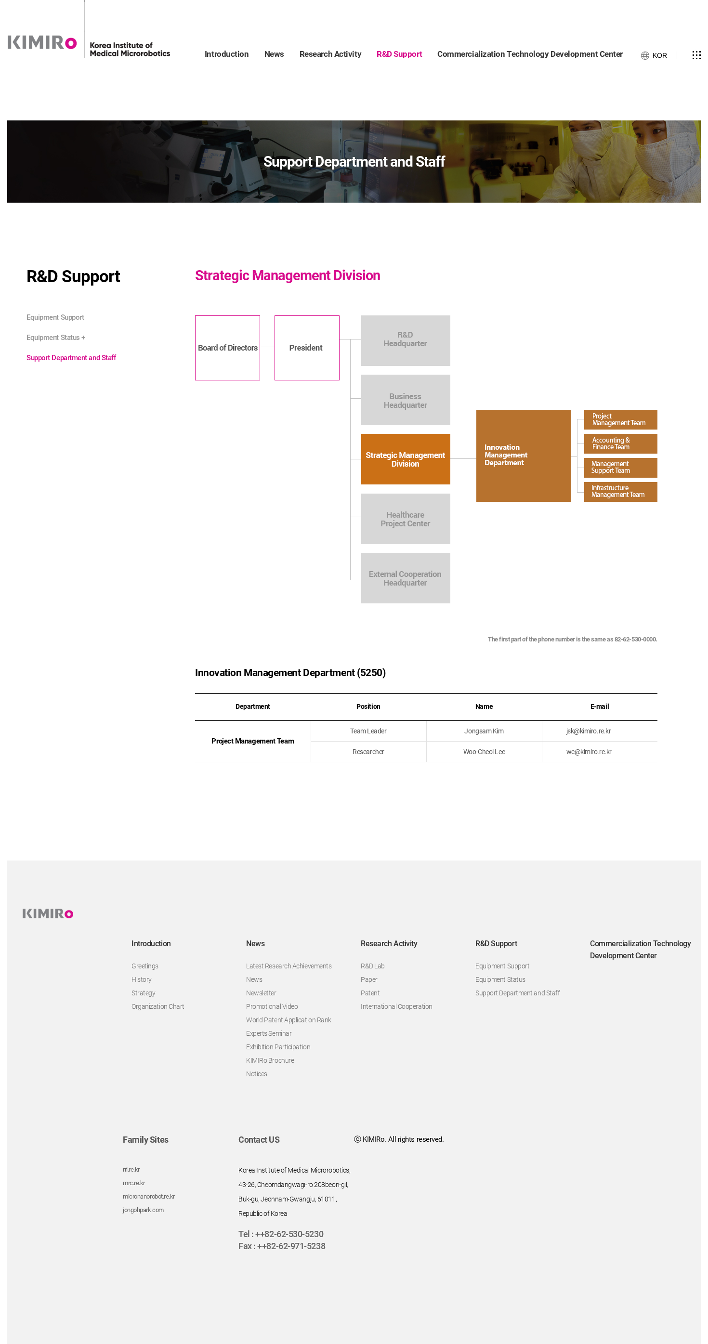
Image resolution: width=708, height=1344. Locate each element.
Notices (256, 1074)
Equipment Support (55, 317)
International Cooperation (397, 1006)
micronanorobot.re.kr (149, 1196)
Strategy (143, 993)
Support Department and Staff (71, 357)
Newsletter (261, 993)
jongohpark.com (143, 1210)
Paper (369, 979)
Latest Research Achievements (288, 966)
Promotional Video (272, 1006)
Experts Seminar (268, 1033)
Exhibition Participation (278, 1047)
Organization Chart (157, 1006)
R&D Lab (373, 966)
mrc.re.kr (134, 1183)
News (254, 979)
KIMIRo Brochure (270, 1060)
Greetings (144, 966)
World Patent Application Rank (288, 1020)
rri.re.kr (131, 1169)
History (141, 979)
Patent (370, 993)
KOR (660, 55)
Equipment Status (55, 337)
